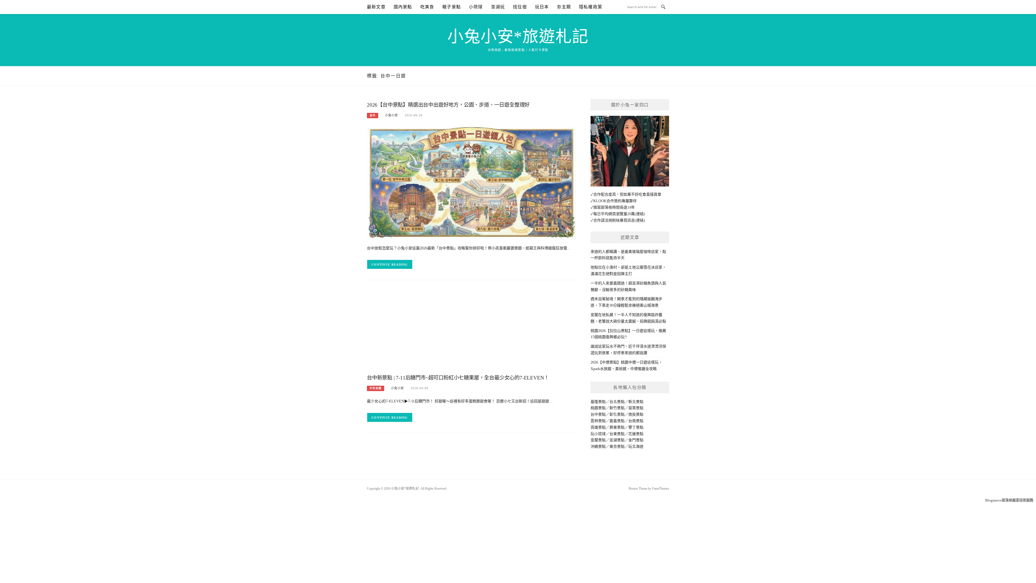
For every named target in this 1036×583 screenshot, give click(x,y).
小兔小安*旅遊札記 (518, 37)
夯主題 (564, 7)
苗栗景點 (635, 408)
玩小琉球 (598, 434)
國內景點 (403, 7)
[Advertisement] (471, 329)
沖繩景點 (598, 447)
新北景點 (635, 402)
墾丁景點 (635, 427)
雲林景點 (598, 421)
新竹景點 (617, 408)
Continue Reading (390, 264)
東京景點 (617, 447)
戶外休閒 (375, 388)
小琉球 (476, 7)
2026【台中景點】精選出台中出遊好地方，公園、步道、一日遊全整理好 (448, 105)
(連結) (640, 214)
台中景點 (598, 414)
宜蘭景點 (598, 440)
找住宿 (520, 7)
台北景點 (617, 402)
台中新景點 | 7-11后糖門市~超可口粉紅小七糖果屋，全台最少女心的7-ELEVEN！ (458, 378)
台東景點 (617, 434)
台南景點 (635, 421)
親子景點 (451, 7)
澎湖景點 (617, 440)
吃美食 (427, 7)
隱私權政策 (590, 7)
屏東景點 (617, 427)
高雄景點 (598, 427)
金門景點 (635, 440)
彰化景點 (617, 414)
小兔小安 (391, 115)
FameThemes (660, 488)
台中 (373, 115)
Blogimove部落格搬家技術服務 (1009, 500)
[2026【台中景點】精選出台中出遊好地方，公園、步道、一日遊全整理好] (471, 182)
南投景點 (635, 414)
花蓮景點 (635, 434)
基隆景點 (598, 402)
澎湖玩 (498, 7)
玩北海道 (635, 447)
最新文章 (376, 7)
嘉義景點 (617, 421)
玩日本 (542, 7)
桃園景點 (598, 408)
